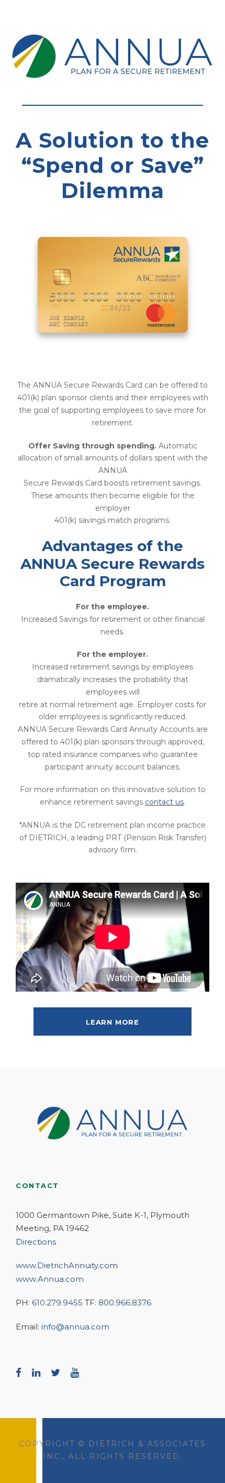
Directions (36, 1242)
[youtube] (75, 1373)
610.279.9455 (57, 1303)
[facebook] (18, 1373)
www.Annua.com (50, 1279)
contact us (164, 802)
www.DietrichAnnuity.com (67, 1265)
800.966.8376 (124, 1303)
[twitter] (55, 1373)
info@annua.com (75, 1327)
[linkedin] (36, 1373)
